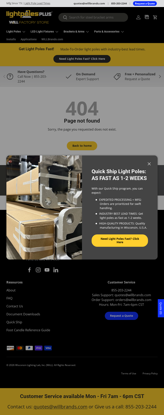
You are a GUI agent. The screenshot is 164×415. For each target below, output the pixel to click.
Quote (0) (161, 308)
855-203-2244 (119, 3)
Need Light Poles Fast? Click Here (120, 240)
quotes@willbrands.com (89, 3)
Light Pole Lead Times (37, 3)
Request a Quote (145, 3)
